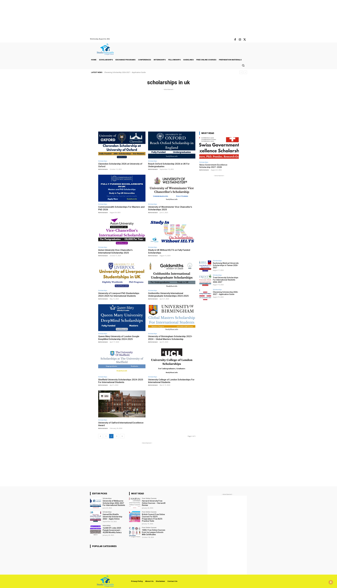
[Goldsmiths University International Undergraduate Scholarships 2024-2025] (171, 274)
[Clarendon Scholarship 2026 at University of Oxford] (121, 145)
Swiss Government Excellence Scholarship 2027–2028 (213, 166)
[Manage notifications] (331, 582)
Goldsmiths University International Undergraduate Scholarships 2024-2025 (168, 294)
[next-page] (122, 436)
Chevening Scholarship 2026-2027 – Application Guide (125, 72)
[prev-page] (100, 436)
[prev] (241, 72)
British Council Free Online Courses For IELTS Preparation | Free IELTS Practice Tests (153, 517)
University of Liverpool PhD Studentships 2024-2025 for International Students (118, 294)
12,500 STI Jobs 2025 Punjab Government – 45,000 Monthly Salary (112, 530)
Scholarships (102, 161)
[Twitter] (244, 39)
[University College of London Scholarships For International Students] (171, 360)
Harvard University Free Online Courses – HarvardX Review (153, 503)
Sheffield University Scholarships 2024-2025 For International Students (120, 381)
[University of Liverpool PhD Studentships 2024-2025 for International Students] (121, 274)
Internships (107, 525)
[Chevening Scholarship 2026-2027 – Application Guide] (205, 295)
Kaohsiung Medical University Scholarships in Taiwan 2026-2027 (226, 265)
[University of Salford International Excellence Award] (121, 403)
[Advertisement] (79, 18)
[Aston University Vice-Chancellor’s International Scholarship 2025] (121, 231)
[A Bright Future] (107, 49)
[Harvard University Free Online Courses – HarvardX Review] (134, 503)
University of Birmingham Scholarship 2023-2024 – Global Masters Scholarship (170, 337)
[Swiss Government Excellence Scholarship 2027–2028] (219, 148)
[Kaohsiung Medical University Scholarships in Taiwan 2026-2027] (205, 266)
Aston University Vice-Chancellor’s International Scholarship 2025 (115, 251)
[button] (243, 65)
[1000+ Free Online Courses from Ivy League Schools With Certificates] (134, 532)
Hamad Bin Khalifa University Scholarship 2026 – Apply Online (112, 516)
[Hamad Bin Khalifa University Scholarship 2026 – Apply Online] (95, 516)
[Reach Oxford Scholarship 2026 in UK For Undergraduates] (171, 145)
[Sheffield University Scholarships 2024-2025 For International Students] (121, 360)
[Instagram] (239, 39)
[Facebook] (235, 39)
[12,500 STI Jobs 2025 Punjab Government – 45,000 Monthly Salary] (95, 530)
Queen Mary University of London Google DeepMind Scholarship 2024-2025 (118, 337)
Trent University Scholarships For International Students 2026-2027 (225, 280)
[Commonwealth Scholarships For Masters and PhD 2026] (121, 188)
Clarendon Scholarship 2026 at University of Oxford (120, 165)
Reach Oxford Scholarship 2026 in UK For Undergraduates (169, 165)
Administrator (103, 169)
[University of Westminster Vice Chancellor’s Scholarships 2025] (171, 188)
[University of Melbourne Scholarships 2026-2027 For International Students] (95, 503)
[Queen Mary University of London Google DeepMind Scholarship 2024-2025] (121, 317)
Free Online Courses (149, 498)
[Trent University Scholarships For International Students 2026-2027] (205, 280)
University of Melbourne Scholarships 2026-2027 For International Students (114, 503)
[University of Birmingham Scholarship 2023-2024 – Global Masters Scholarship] (171, 317)
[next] (245, 72)
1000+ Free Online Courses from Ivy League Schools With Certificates (153, 532)
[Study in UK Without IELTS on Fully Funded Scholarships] (171, 231)
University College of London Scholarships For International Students (171, 381)
